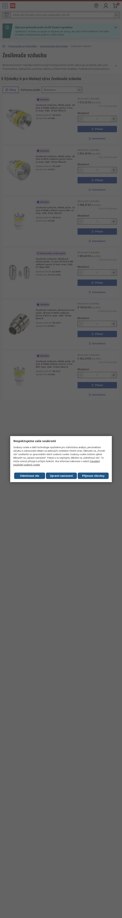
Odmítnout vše (29, 476)
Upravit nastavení (61, 476)
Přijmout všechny (93, 476)
